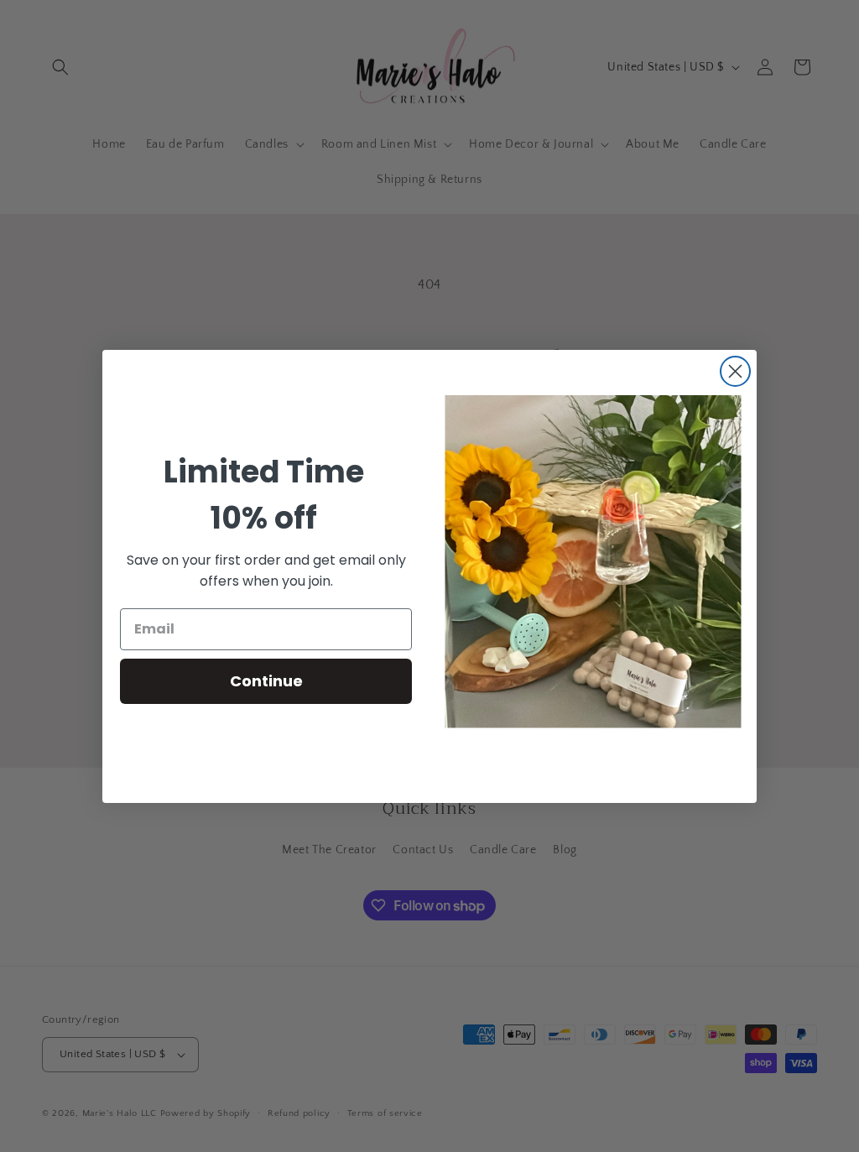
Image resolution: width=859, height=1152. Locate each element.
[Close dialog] (735, 371)
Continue (266, 680)
